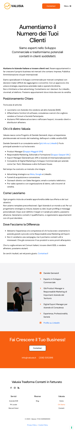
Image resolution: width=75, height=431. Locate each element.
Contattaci (43, 253)
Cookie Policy (43, 425)
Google (38, 174)
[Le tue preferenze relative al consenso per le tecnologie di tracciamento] (71, 427)
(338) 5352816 (46, 357)
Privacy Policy (32, 425)
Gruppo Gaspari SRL (60, 154)
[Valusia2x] (14, 2)
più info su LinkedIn (48, 143)
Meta (32, 174)
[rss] (18, 388)
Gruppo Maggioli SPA (33, 151)
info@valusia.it (29, 357)
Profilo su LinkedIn (52, 323)
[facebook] (11, 388)
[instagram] (15, 388)
